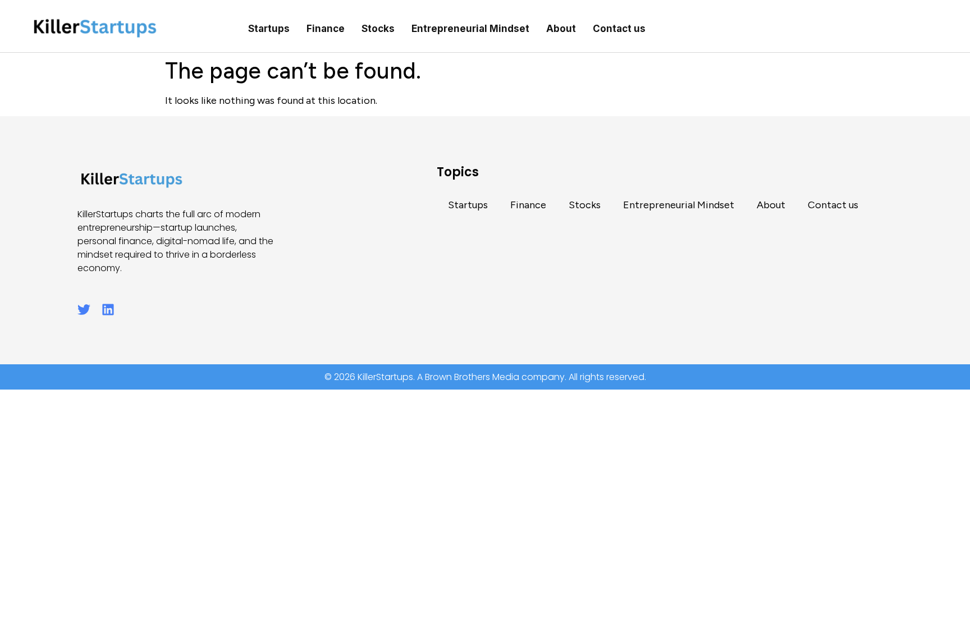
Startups (269, 28)
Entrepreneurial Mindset (470, 28)
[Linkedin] (108, 309)
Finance (325, 28)
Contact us (619, 28)
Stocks (378, 28)
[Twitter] (83, 309)
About (561, 28)
